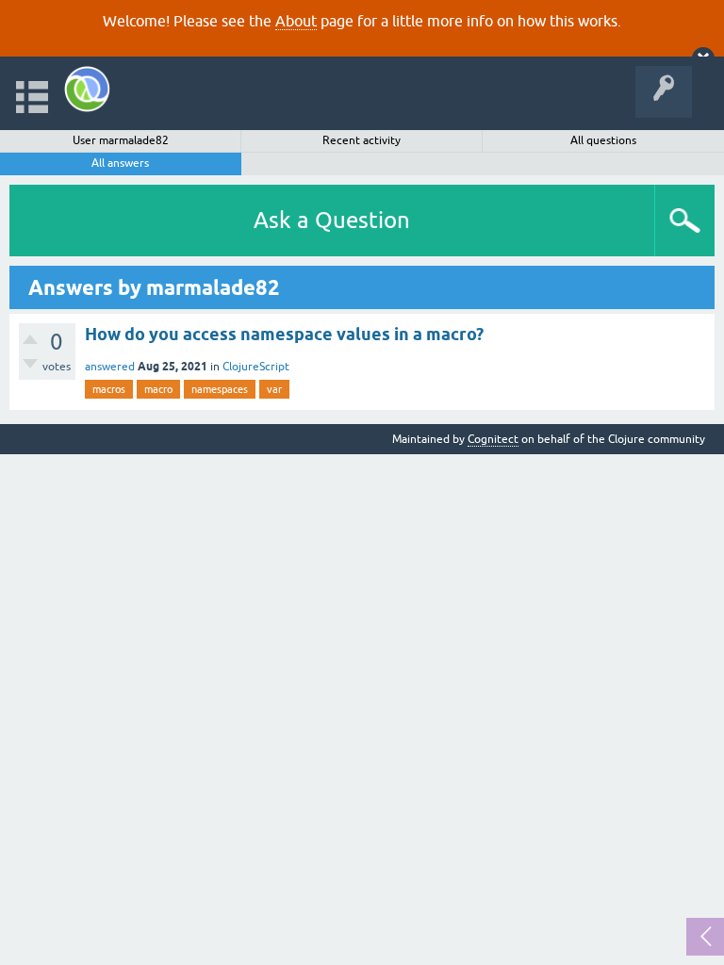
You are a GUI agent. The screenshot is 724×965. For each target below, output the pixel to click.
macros (108, 389)
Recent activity (361, 140)
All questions (603, 140)
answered (110, 366)
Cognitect (493, 439)
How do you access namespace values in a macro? (284, 334)
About (296, 20)
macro (158, 389)
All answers (120, 163)
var (274, 389)
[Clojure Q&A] (87, 89)
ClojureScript (255, 366)
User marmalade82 (121, 140)
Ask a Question (332, 220)
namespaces (219, 389)
